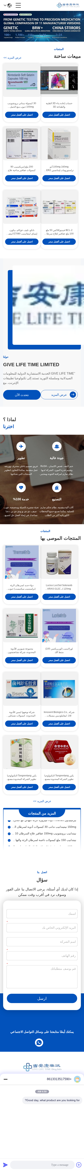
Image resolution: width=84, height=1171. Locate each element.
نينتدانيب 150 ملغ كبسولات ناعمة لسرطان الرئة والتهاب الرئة (43, 836)
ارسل (42, 998)
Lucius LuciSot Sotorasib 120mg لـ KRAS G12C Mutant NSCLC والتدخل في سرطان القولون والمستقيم (59, 587)
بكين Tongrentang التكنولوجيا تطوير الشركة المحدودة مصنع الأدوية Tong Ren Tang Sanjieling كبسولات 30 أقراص (21, 777)
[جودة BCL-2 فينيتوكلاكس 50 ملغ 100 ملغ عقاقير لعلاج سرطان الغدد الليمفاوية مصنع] (59, 207)
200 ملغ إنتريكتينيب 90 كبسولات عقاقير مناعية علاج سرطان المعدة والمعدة (22, 168)
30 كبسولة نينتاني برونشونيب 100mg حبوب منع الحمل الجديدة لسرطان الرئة (21, 105)
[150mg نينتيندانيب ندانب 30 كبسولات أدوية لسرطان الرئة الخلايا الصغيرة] (9, 823)
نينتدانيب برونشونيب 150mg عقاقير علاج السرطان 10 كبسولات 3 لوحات (43, 830)
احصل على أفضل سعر (59, 114)
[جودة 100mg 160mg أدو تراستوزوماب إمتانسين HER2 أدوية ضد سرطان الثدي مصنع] (59, 143)
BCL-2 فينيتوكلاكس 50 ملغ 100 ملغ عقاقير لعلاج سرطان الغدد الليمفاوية (59, 232)
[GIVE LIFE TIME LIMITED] (68, 5)
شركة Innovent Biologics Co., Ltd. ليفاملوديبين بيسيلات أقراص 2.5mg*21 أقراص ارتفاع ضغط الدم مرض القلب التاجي (59, 714)
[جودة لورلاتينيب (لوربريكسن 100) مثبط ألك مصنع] (59, 625)
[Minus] (5, 1079)
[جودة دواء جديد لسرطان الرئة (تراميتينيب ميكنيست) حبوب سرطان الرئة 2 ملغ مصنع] (21, 562)
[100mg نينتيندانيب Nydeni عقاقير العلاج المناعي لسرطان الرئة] (9, 843)
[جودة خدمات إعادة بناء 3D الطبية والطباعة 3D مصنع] (59, 80)
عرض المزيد (12, 57)
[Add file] (79, 1164)
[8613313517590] (39, 1042)
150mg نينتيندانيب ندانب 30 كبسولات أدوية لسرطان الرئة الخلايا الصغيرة (43, 823)
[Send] (5, 1164)
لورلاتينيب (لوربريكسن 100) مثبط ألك (59, 650)
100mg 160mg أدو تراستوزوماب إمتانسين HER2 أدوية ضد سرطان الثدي (59, 168)
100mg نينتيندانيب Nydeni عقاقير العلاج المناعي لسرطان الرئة (43, 843)
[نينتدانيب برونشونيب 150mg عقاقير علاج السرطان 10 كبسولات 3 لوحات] (9, 830)
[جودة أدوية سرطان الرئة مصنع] (42, 40)
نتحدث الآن (22, 395)
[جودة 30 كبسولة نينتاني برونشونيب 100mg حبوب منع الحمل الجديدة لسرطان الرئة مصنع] (21, 80)
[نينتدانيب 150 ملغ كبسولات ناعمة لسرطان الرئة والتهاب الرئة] (9, 836)
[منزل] (42, 1072)
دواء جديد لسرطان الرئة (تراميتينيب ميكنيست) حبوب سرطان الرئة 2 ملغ (22, 587)
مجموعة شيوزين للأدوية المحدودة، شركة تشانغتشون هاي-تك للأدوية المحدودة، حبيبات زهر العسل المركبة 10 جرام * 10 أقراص (21, 650)
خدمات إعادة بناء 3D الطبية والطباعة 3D (59, 105)
